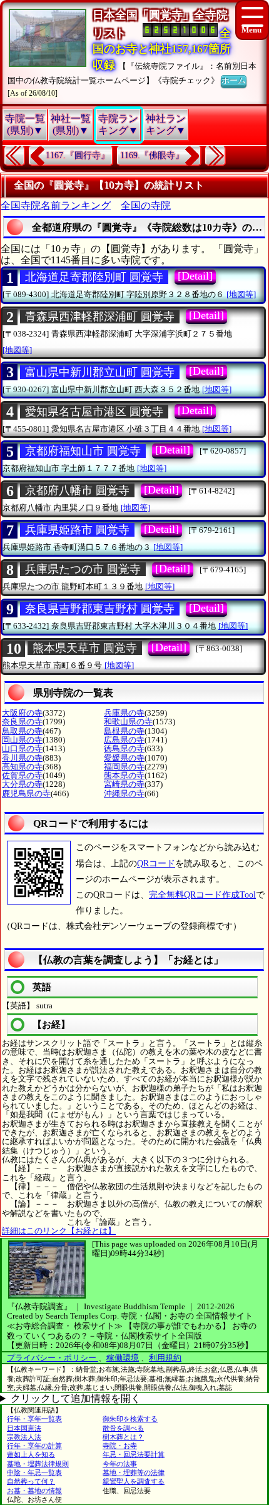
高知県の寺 (22, 766)
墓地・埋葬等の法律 (134, 1472)
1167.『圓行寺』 (77, 155)
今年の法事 (120, 1463)
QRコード (156, 863)
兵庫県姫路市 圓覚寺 (77, 530)
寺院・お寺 (120, 1445)
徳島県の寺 (124, 748)
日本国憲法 (24, 1428)
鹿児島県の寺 (26, 793)
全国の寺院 (146, 205)
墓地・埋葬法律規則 (38, 1463)
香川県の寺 (22, 758)
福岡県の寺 (124, 766)
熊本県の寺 (124, 775)
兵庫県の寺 (124, 712)
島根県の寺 (124, 731)
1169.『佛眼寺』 (152, 155)
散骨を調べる (123, 1428)
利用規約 (165, 1357)
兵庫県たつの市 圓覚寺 (83, 569)
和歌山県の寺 (128, 721)
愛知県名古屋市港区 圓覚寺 (94, 411)
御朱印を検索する (130, 1418)
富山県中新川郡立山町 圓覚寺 (100, 372)
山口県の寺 (22, 748)
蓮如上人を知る (31, 1454)
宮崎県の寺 (124, 784)
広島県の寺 (124, 739)
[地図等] (241, 294)
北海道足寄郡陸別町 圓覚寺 (94, 277)
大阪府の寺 (22, 712)
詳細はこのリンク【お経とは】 (59, 1230)
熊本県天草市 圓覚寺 (85, 648)
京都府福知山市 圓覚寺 (83, 451)
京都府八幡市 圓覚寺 (77, 490)
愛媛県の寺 (124, 758)
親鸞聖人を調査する (134, 1481)
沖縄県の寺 (124, 793)
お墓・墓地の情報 (34, 1490)
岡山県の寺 (22, 739)
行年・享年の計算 (34, 1445)
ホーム (233, 80)
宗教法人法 (24, 1437)
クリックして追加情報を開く (76, 1398)
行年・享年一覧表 (34, 1418)
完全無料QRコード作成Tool (202, 894)
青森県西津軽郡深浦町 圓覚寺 (100, 316)
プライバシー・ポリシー (52, 1357)
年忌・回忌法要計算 (134, 1454)
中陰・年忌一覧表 (34, 1472)
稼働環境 (122, 1357)
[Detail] (195, 276)
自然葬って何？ (31, 1481)
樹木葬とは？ (123, 1437)
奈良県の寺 (22, 721)
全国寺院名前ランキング (56, 205)
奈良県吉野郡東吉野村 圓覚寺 (100, 608)
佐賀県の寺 (22, 775)
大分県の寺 (22, 784)
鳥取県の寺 (22, 731)
